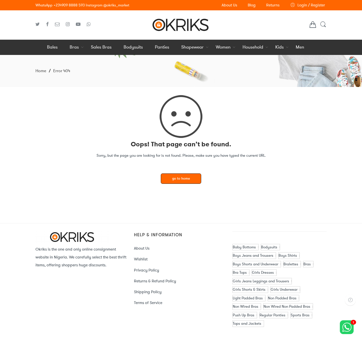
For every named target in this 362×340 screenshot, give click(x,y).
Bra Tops (240, 272)
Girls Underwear (284, 289)
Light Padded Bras (248, 298)
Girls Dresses (263, 272)
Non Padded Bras (282, 298)
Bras (307, 264)
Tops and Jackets (247, 323)
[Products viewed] (350, 300)
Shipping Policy (148, 292)
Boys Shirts (288, 255)
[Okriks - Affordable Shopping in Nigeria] (181, 24)
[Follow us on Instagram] (69, 24)
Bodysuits (269, 247)
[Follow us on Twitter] (39, 24)
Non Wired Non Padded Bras (286, 306)
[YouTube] (80, 24)
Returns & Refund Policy (155, 281)
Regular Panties (272, 315)
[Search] (323, 27)
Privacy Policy (146, 270)
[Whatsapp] (89, 24)
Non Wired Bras (245, 306)
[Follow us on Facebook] (49, 24)
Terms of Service (148, 303)
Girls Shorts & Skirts (249, 289)
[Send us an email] (59, 24)
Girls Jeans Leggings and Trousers (261, 281)
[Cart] (313, 26)
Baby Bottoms (244, 247)
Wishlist (141, 259)
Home (40, 71)
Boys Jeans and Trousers (253, 255)
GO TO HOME (181, 178)
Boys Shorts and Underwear (255, 264)
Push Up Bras (243, 315)
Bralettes (290, 264)
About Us (141, 248)
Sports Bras (300, 315)
